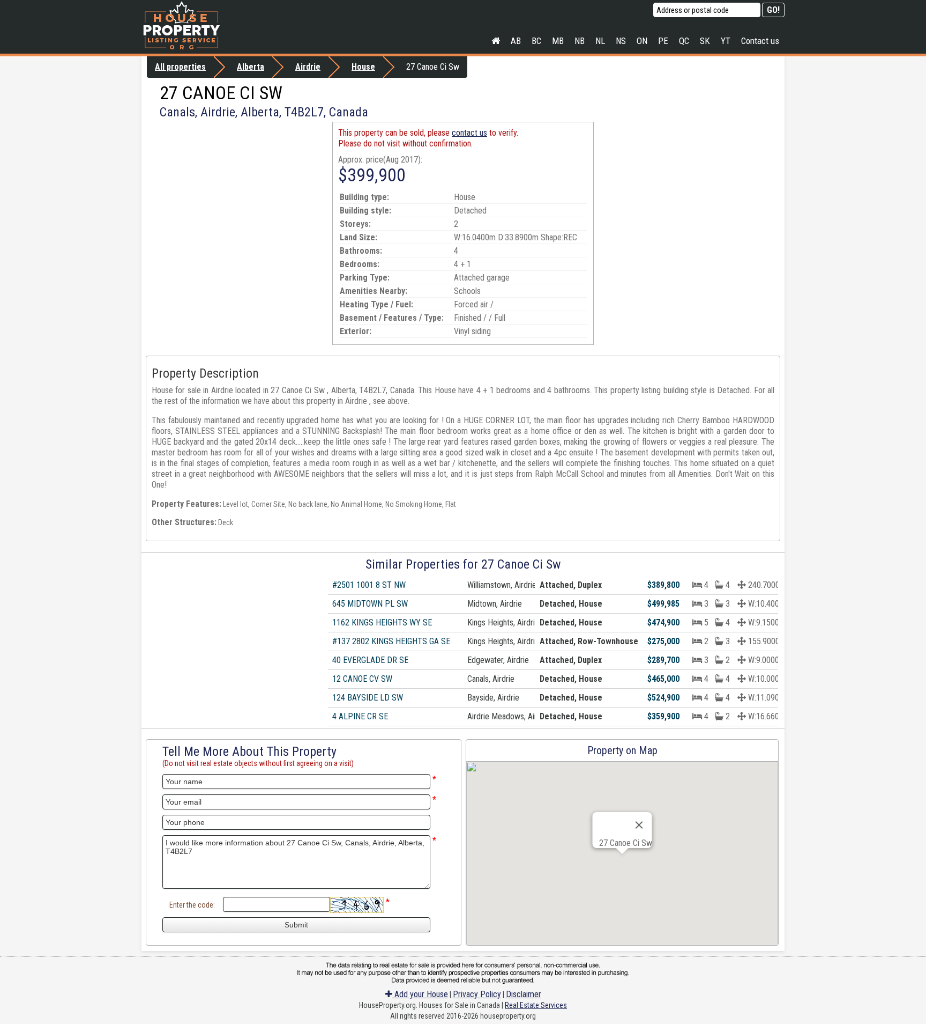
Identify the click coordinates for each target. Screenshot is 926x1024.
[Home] (495, 41)
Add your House (420, 994)
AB (516, 40)
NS (621, 40)
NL (600, 40)
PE (663, 40)
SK (705, 40)
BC (536, 40)
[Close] (639, 825)
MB (558, 40)
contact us (469, 133)
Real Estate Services (536, 1005)
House (363, 67)
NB (579, 40)
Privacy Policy (477, 994)
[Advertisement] (237, 197)
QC (684, 40)
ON (642, 40)
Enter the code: (192, 905)
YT (725, 40)
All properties (180, 67)
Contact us (760, 40)
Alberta (250, 67)
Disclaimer (523, 994)
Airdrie (307, 67)
